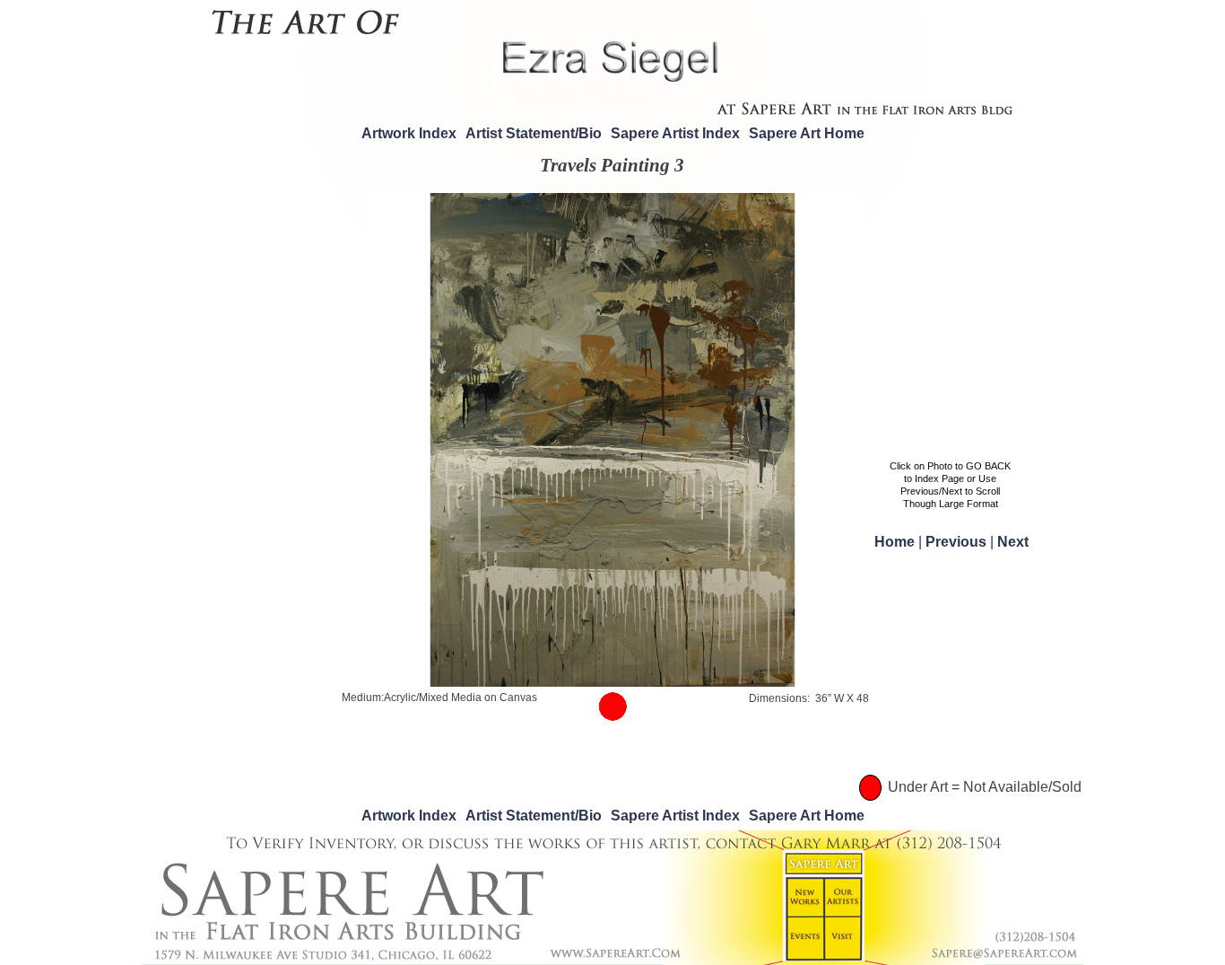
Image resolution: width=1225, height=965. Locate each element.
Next (327, 436)
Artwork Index (408, 133)
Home (896, 541)
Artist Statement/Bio (533, 133)
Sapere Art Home (806, 133)
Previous (343, 417)
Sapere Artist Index (675, 133)
